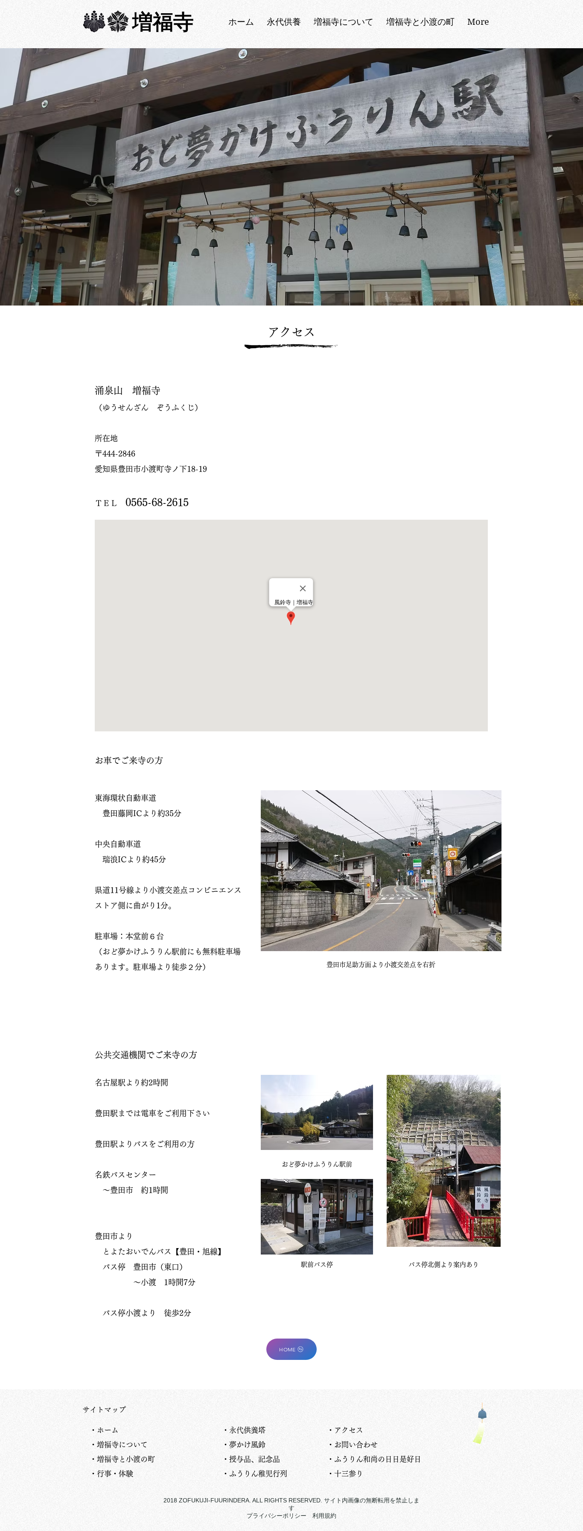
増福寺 (163, 22)
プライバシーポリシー (276, 1515)
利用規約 (324, 1515)
